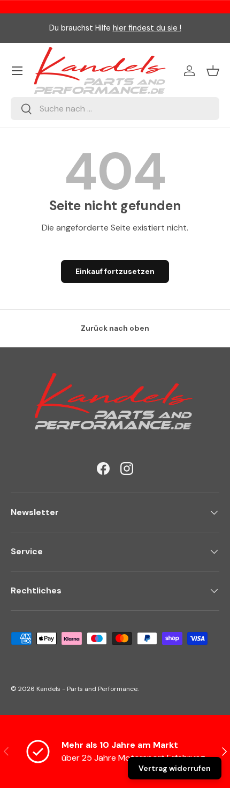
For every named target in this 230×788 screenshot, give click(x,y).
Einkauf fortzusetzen (115, 271)
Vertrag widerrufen (175, 768)
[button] (213, 71)
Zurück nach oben (115, 328)
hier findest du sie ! (147, 28)
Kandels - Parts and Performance (86, 689)
